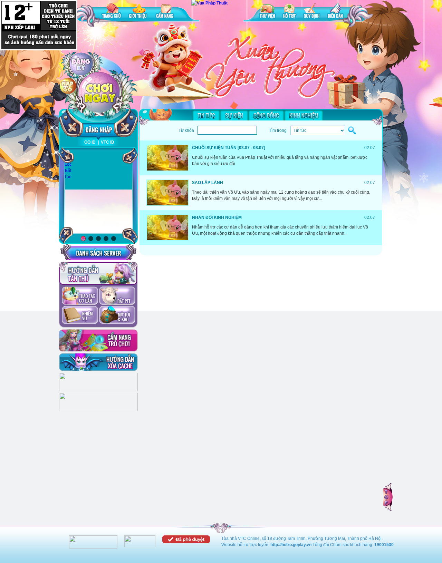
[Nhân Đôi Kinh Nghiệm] (167, 227)
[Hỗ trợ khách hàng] (98, 409)
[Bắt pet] (117, 296)
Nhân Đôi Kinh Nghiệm (217, 217)
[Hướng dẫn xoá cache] (98, 362)
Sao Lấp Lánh (207, 182)
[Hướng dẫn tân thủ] (98, 273)
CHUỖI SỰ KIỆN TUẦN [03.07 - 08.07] (228, 147)
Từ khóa (186, 130)
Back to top (388, 497)
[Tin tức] (206, 115)
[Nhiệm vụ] (80, 315)
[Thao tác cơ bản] (80, 296)
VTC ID (107, 142)
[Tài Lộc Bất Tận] (67, 164)
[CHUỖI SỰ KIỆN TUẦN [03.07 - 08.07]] (167, 158)
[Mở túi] (117, 315)
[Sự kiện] (234, 115)
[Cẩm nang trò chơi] (98, 340)
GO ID (90, 142)
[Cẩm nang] (165, 12)
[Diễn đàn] (335, 12)
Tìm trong (278, 130)
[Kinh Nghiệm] (303, 115)
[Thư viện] (267, 12)
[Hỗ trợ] (289, 12)
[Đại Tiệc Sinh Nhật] (98, 191)
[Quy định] (311, 12)
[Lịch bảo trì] (98, 389)
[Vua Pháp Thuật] (209, 3)
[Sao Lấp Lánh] (167, 192)
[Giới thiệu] (138, 12)
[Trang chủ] (111, 12)
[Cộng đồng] (266, 115)
